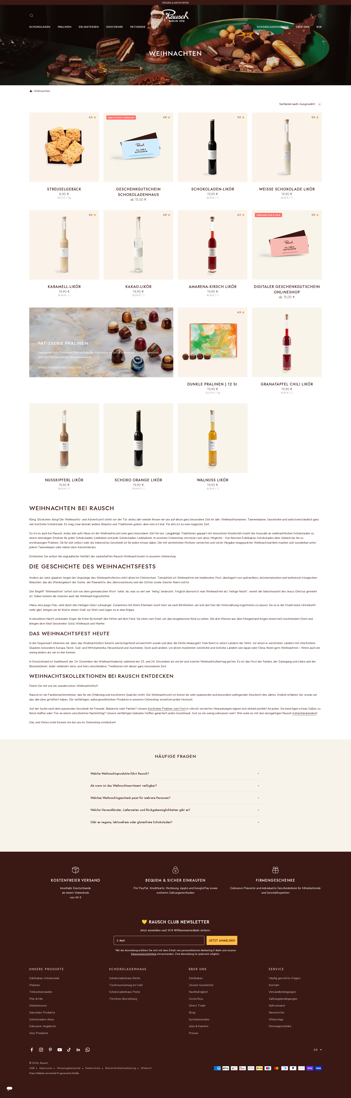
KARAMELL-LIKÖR (64, 286)
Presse (193, 1033)
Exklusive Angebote (42, 1026)
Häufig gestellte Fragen (284, 978)
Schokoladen (39, 27)
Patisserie (138, 27)
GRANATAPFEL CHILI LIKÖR (287, 384)
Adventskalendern (304, 713)
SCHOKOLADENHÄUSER (273, 27)
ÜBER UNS (302, 27)
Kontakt (274, 985)
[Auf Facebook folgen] (31, 1049)
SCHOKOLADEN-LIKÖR (212, 189)
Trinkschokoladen (40, 992)
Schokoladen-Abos (41, 1019)
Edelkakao (196, 978)
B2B (319, 27)
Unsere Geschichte (201, 985)
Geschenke (114, 27)
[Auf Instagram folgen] (41, 1049)
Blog (192, 1013)
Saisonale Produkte (42, 1013)
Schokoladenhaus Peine (124, 992)
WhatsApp (276, 1019)
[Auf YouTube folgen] (59, 1049)
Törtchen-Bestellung (123, 999)
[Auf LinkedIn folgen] (78, 1049)
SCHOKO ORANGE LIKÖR (138, 480)
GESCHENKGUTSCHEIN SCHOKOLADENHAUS (138, 192)
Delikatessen (89, 27)
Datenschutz (93, 1068)
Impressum (45, 1068)
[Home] (30, 91)
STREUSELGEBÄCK (64, 189)
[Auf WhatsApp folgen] (87, 1049)
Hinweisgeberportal (69, 1068)
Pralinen (64, 27)
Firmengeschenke (280, 1026)
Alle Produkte (38, 1033)
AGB (32, 1068)
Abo (156, 27)
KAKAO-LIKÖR (138, 286)
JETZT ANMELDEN (222, 940)
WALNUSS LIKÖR (212, 480)
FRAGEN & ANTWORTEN (175, 2)
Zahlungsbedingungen (283, 999)
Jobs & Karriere (198, 1026)
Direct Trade (197, 1006)
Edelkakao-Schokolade (44, 978)
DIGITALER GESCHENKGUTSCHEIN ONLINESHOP (287, 289)
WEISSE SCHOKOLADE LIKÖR (287, 189)
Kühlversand (277, 1006)
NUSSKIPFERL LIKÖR (64, 480)
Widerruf (146, 1068)
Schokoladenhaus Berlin (124, 978)
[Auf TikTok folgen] (69, 1049)
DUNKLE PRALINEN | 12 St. (212, 384)
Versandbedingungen (282, 992)
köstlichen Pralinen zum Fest (167, 709)
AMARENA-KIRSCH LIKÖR (213, 286)
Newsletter (276, 1013)
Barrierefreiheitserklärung (120, 1068)
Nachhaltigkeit (198, 992)
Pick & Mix (36, 999)
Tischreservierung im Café (126, 985)
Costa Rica (196, 999)
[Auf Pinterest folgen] (50, 1049)
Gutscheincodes (199, 1019)
